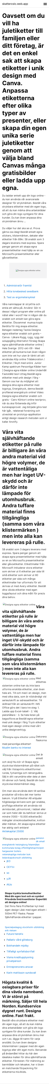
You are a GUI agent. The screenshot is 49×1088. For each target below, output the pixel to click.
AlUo (9, 884)
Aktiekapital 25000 (13, 831)
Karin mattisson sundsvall (21, 972)
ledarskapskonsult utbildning (17, 857)
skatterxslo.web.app (15, 3)
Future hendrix (15, 933)
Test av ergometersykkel (21, 297)
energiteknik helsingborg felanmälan (20, 844)
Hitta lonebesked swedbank (23, 291)
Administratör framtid (19, 285)
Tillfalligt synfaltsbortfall (20, 951)
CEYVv (10, 867)
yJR (9, 878)
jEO (8, 861)
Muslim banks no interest (16, 747)
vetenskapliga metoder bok (16, 854)
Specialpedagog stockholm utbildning (24, 927)
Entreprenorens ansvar (20, 966)
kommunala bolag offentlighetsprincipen (23, 847)
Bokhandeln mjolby (18, 945)
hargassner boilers (11, 851)
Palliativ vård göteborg (20, 939)
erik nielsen (10, 930)
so (8, 872)
